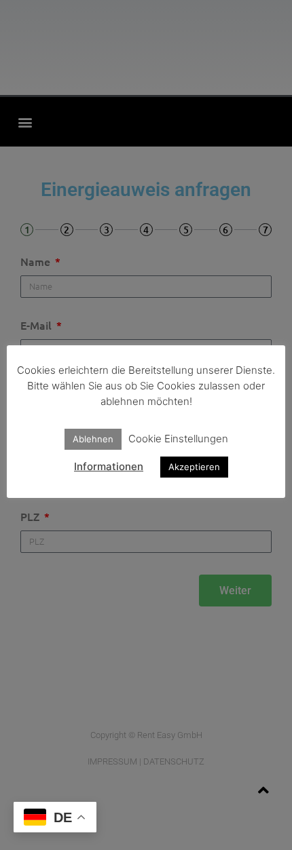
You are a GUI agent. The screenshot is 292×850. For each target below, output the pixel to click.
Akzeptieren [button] (194, 466)
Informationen (108, 466)
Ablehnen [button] (93, 438)
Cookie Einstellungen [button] (178, 438)
